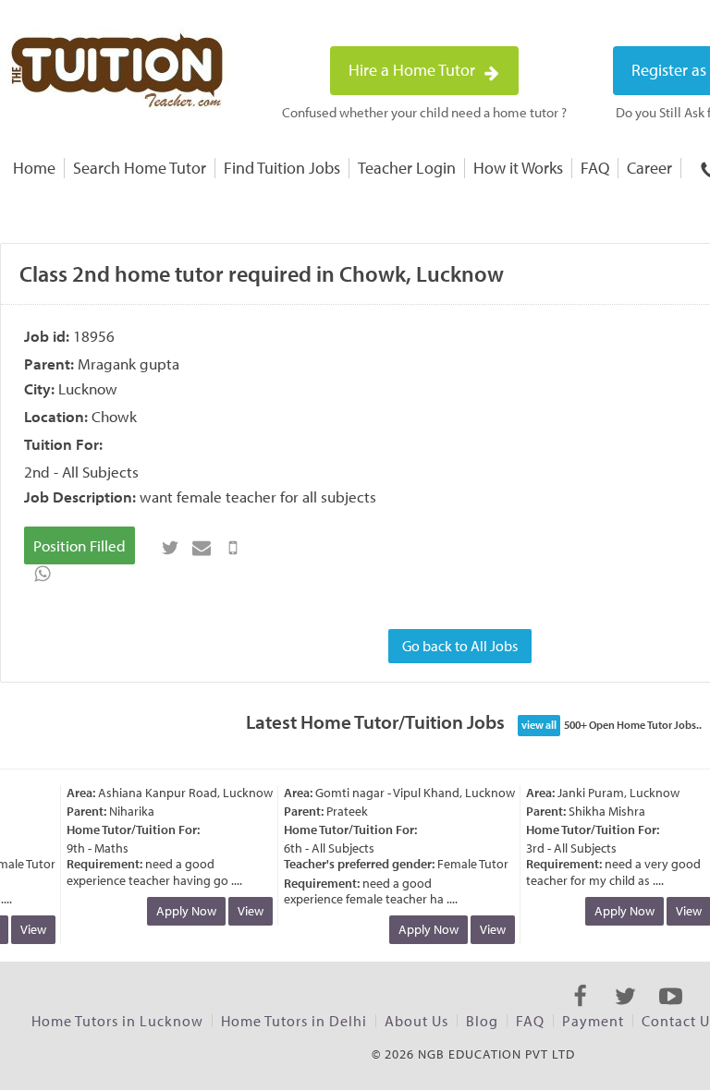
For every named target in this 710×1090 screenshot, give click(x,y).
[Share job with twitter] (170, 548)
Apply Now (182, 910)
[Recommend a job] (201, 548)
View (29, 929)
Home (34, 167)
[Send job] (232, 548)
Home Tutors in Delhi (294, 1020)
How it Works (518, 167)
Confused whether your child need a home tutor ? (424, 112)
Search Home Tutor (139, 167)
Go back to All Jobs (460, 645)
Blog (482, 1020)
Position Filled (79, 545)
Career (649, 167)
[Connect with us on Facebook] (580, 1012)
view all (539, 725)
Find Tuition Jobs (282, 167)
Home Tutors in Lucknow (117, 1020)
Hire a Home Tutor (414, 69)
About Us (416, 1020)
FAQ (595, 167)
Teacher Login (407, 167)
